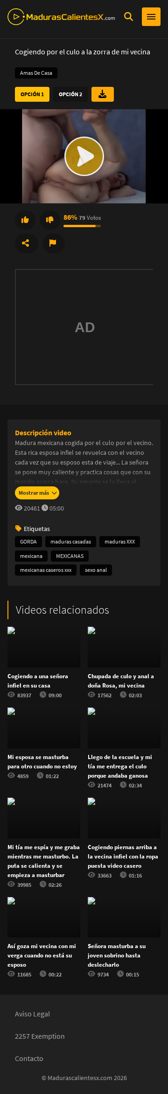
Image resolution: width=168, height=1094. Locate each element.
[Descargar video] (102, 94)
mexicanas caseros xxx (45, 569)
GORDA (28, 541)
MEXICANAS (70, 555)
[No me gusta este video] (50, 220)
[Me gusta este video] (25, 220)
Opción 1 (32, 94)
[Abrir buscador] (128, 16)
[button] (84, 156)
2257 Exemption (40, 1036)
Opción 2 (70, 94)
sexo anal (96, 569)
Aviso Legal (32, 1013)
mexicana (31, 555)
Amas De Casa (36, 72)
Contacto (29, 1058)
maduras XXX (120, 541)
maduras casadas (70, 541)
